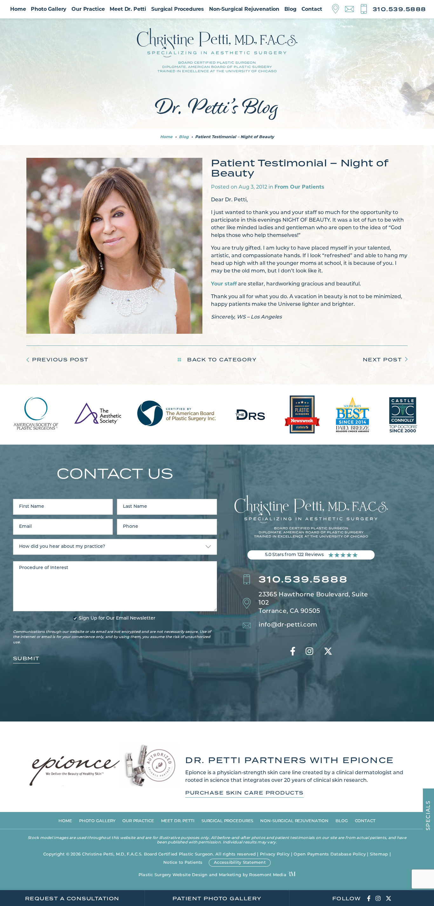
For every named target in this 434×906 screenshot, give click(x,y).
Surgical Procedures (177, 9)
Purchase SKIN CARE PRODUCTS (244, 793)
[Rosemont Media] (291, 874)
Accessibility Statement (240, 863)
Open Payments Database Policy (330, 854)
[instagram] (309, 652)
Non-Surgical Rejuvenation (244, 9)
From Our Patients (299, 187)
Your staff (224, 284)
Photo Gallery (48, 9)
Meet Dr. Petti (128, 9)
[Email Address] (352, 9)
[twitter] (328, 652)
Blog (290, 9)
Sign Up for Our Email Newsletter (117, 618)
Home (18, 9)
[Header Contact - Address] (338, 9)
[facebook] (292, 652)
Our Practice (88, 9)
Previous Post (60, 359)
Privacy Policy (275, 854)
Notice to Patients (183, 863)
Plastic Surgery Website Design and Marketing (190, 875)
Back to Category (221, 359)
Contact (312, 9)
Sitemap (379, 854)
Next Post (382, 359)
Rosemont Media (267, 875)
